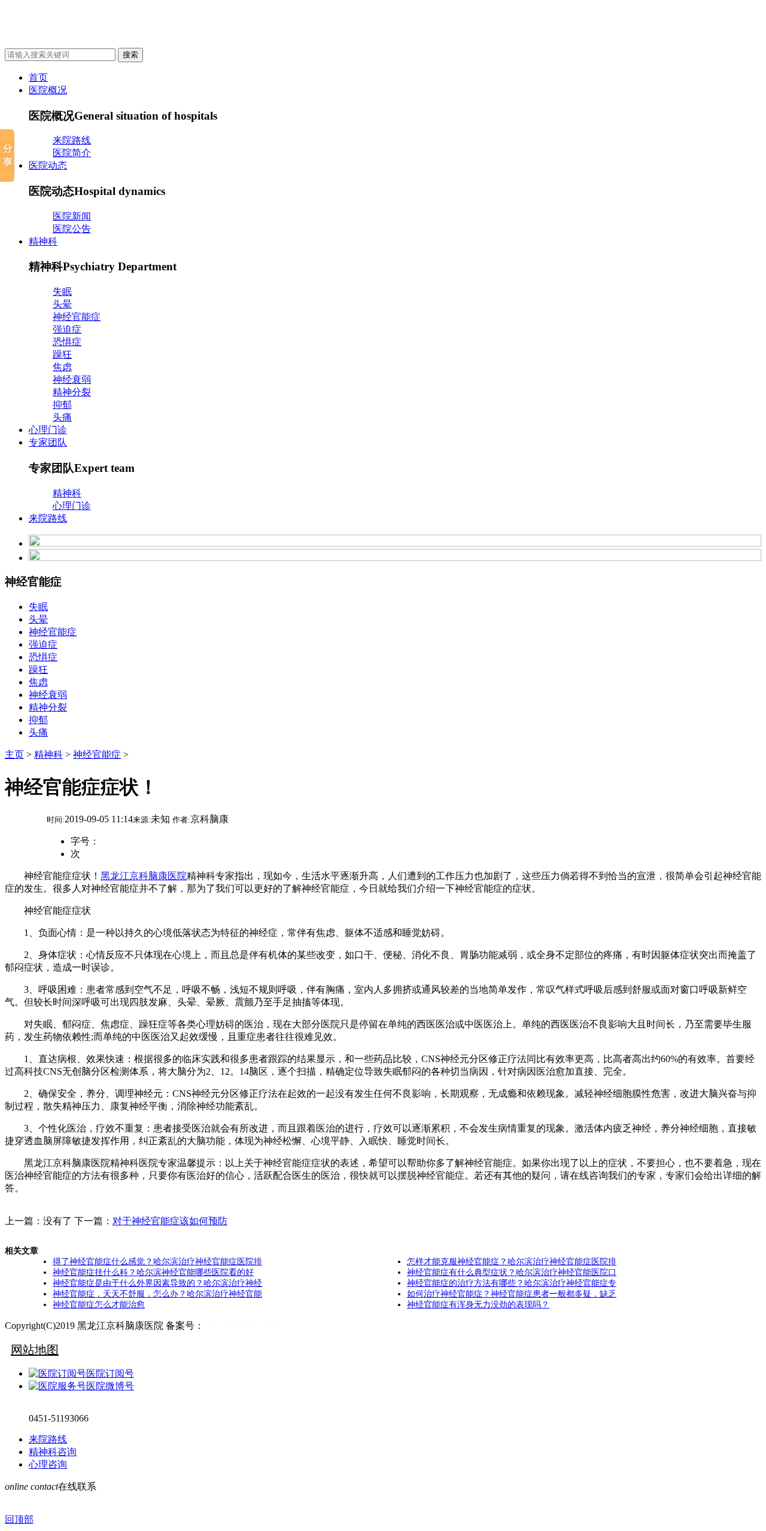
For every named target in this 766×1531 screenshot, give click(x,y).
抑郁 (62, 404)
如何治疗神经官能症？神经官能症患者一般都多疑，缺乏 (511, 1293)
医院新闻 (72, 216)
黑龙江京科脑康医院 (144, 876)
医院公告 (72, 229)
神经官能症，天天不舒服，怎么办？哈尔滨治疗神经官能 (157, 1293)
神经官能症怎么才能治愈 (99, 1304)
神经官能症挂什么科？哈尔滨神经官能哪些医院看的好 (153, 1272)
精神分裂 (72, 392)
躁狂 (62, 354)
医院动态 (48, 165)
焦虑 (62, 367)
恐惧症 (67, 342)
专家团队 (48, 442)
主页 (14, 754)
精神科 (43, 241)
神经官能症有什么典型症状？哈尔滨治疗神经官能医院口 (511, 1272)
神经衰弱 (72, 379)
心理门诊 (48, 430)
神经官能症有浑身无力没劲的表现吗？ (478, 1304)
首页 (38, 77)
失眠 (62, 291)
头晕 (62, 304)
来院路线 (72, 140)
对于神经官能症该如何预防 (170, 1221)
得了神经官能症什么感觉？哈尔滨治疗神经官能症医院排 (157, 1261)
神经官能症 (77, 317)
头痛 (62, 417)
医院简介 (72, 153)
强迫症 (67, 329)
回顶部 (19, 1519)
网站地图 (35, 1349)
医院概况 (48, 90)
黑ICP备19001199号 (245, 1325)
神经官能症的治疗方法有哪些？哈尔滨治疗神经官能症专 (511, 1283)
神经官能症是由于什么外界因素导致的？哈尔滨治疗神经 (157, 1283)
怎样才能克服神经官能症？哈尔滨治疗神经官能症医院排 (511, 1261)
